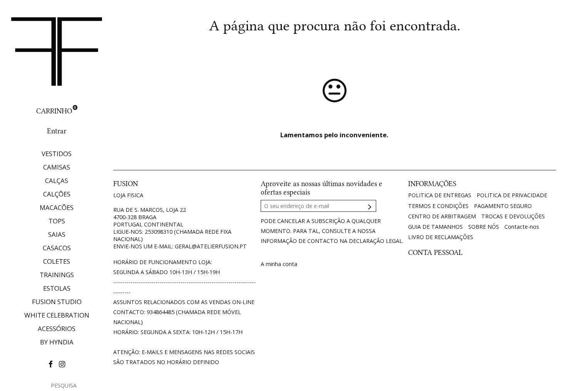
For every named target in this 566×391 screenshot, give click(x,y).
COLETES (56, 261)
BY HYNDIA (57, 342)
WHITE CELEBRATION (56, 315)
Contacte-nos (521, 226)
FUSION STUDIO (57, 301)
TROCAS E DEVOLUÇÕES (513, 216)
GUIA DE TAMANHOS (435, 226)
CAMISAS (56, 167)
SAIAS (56, 234)
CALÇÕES (56, 194)
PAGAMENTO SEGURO (503, 206)
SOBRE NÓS (483, 226)
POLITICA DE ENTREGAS (439, 195)
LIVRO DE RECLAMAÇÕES (440, 237)
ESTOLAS (56, 288)
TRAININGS (57, 274)
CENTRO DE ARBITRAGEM (442, 216)
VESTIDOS (57, 153)
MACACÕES (57, 207)
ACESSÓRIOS (56, 328)
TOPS (57, 220)
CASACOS (57, 247)
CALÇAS (56, 180)
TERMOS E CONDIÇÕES (438, 206)
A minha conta (279, 264)
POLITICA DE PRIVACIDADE (512, 195)
